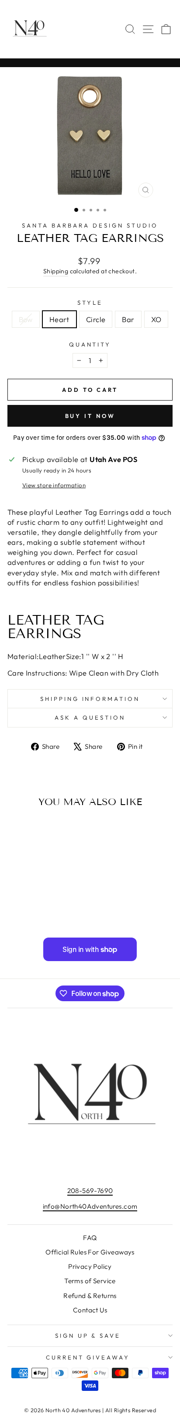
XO (156, 319)
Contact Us (90, 1310)
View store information (54, 485)
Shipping (55, 271)
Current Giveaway (88, 1357)
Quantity (90, 344)
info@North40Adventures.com (90, 1206)
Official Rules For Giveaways (90, 1252)
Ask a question (90, 717)
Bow (26, 319)
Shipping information (90, 698)
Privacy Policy (90, 1266)
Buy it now (90, 415)
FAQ (90, 1238)
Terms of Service (90, 1281)
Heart (59, 319)
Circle (95, 319)
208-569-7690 (90, 1190)
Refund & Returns (90, 1295)
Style (90, 302)
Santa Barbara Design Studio (90, 225)
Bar (128, 319)
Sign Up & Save (88, 1335)
